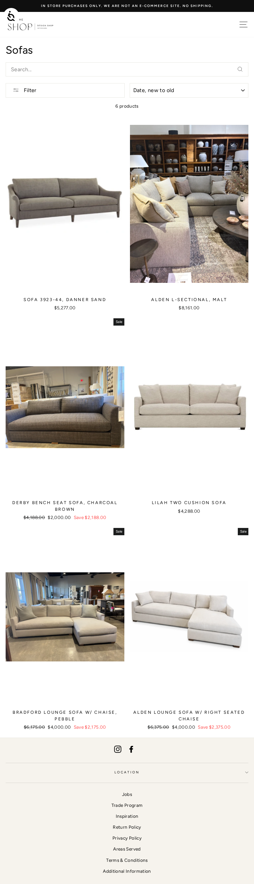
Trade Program (127, 805)
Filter (29, 90)
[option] (127, 6)
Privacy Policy (127, 838)
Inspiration (127, 816)
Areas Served (127, 849)
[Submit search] (240, 69)
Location (127, 772)
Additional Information (127, 871)
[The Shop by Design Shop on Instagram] (117, 749)
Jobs (127, 794)
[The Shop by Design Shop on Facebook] (131, 749)
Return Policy (127, 827)
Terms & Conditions (127, 860)
